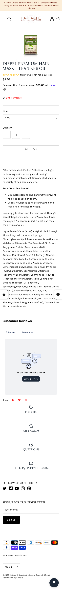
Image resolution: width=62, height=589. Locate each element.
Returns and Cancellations (14, 555)
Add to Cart (31, 149)
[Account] (51, 19)
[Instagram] (23, 488)
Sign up (11, 519)
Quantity (7, 127)
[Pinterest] (29, 488)
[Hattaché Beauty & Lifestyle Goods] (31, 19)
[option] (31, 45)
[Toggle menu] (3, 19)
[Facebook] (11, 488)
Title (5, 111)
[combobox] (31, 118)
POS (44, 575)
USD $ (8, 566)
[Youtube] (17, 488)
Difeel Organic (14, 97)
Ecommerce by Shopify (13, 577)
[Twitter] (4, 488)
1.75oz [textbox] (8, 118)
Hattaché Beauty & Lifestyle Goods (25, 575)
